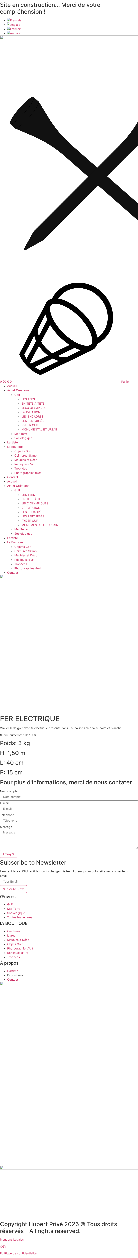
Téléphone (7, 814)
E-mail (4, 803)
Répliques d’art (24, 464)
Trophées (20, 468)
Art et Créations (18, 390)
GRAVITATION (31, 412)
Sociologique (23, 438)
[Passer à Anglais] (72, 24)
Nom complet (9, 791)
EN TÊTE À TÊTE (33, 403)
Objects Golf (22, 451)
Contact (12, 477)
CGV (3, 1246)
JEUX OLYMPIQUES (35, 408)
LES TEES (28, 399)
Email (3, 875)
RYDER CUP (30, 425)
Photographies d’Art (27, 473)
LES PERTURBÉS (33, 421)
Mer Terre (20, 434)
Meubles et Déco (25, 460)
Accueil (12, 386)
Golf (17, 394)
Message (6, 826)
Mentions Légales (12, 1239)
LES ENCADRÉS (32, 416)
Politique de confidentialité (18, 1253)
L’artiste (12, 442)
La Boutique (15, 446)
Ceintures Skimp (25, 455)
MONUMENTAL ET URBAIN (40, 429)
